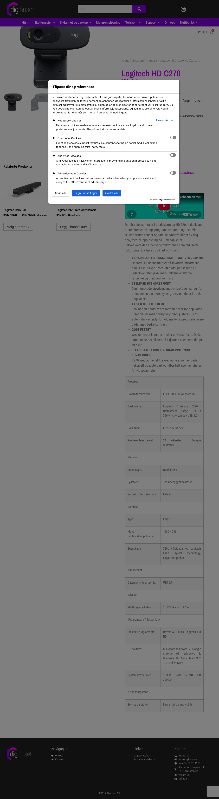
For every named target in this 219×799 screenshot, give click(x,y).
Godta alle (112, 193)
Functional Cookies (69, 138)
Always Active (164, 120)
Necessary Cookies (69, 120)
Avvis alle (60, 193)
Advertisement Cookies (72, 173)
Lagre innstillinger (85, 193)
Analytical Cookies (69, 156)
